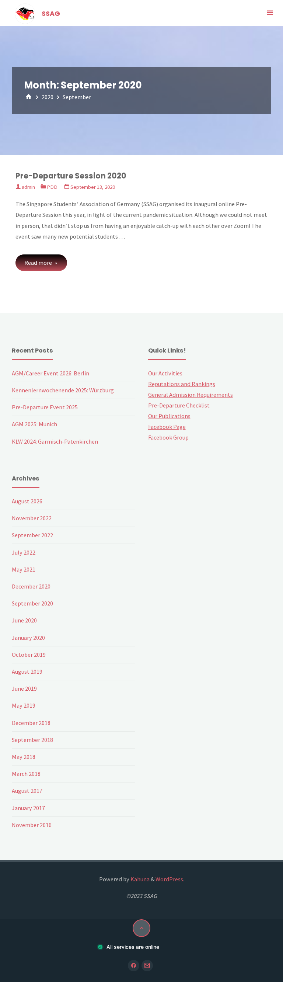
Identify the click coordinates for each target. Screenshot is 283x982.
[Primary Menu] (269, 13)
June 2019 (24, 688)
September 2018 (32, 739)
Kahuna (139, 879)
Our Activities (165, 373)
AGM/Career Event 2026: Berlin (50, 373)
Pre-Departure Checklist (179, 405)
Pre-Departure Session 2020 (70, 175)
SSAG (51, 13)
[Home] (29, 97)
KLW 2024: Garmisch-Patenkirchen (55, 441)
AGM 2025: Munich (34, 424)
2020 (47, 97)
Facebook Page (167, 426)
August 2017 (27, 790)
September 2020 (32, 603)
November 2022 (32, 518)
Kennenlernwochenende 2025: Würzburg (63, 390)
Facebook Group (168, 437)
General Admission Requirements (190, 394)
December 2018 (31, 722)
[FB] (133, 965)
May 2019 (23, 705)
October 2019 (29, 654)
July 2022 (23, 552)
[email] (147, 965)
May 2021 (23, 569)
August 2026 (27, 501)
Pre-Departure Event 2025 (45, 407)
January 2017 (28, 808)
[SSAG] (25, 13)
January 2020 (28, 637)
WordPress (169, 879)
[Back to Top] (141, 928)
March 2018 (26, 773)
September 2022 (32, 535)
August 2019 (27, 671)
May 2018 (23, 756)
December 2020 (31, 586)
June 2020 (24, 620)
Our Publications (169, 416)
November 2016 (32, 825)
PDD (52, 187)
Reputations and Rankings (181, 384)
